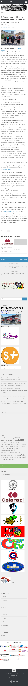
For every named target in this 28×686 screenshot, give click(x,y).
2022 (6, 437)
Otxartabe (21, 453)
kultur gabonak (14, 449)
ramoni (11, 457)
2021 (3, 438)
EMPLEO (16, 442)
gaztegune (16, 444)
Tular (4, 604)
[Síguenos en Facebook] (21, 259)
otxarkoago (5, 453)
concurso (10, 440)
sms (15, 457)
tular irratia (8, 459)
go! (21, 444)
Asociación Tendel (6, 2)
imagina (6, 446)
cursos (21, 439)
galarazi (8, 444)
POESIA (6, 455)
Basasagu (5, 614)
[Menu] (26, 2)
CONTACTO (13, 582)
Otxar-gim (5, 625)
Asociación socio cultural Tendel (9, 211)
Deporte (11, 442)
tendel (8, 231)
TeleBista (18, 457)
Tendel (4, 596)
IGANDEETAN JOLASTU (19, 247)
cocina (23, 438)
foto (20, 442)
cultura (16, 440)
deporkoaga (4, 442)
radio (19, 455)
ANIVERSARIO (9, 437)
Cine (21, 437)
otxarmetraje (13, 453)
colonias (4, 440)
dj (13, 442)
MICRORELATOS (5, 450)
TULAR (3, 459)
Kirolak (7, 448)
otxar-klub (18, 450)
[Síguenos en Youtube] (23, 259)
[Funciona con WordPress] (9, 677)
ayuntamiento (16, 438)
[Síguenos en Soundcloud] (26, 259)
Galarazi (4, 618)
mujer (11, 451)
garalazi (12, 444)
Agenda (4, 607)
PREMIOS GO (12, 455)
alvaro (5, 27)
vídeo (13, 459)
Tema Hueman (21, 677)
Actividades (5, 600)
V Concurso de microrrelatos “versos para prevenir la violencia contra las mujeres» (14, 390)
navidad (14, 450)
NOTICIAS (3, 12)
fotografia (4, 444)
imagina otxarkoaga (15, 446)
